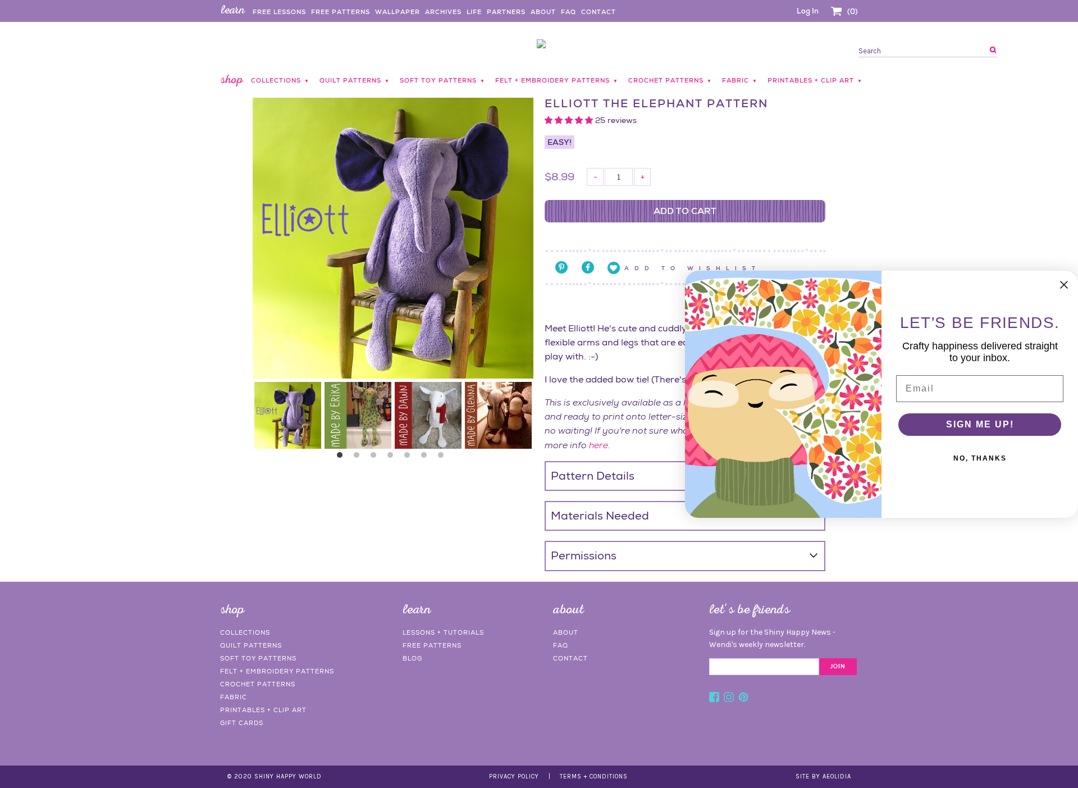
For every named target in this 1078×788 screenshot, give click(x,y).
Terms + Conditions (594, 776)
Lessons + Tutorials (443, 632)
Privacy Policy (514, 776)
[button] (570, 120)
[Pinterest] (743, 698)
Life (474, 12)
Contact (598, 12)
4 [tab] (393, 457)
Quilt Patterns (251, 645)
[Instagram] (729, 698)
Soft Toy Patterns (258, 658)
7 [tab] (443, 457)
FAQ (568, 12)
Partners (506, 12)
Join (838, 666)
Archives (443, 12)
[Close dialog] (1064, 284)
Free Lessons (279, 12)
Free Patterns (340, 12)
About (543, 12)
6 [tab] (426, 457)
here (598, 445)
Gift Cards (241, 723)
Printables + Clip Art (263, 710)
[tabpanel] (287, 415)
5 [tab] (409, 457)
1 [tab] (342, 457)
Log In (808, 11)
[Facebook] (714, 698)
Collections (245, 632)
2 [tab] (359, 457)
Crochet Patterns (257, 684)
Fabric (233, 697)
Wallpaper (397, 12)
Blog (412, 658)
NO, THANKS (980, 458)
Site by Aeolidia (823, 776)
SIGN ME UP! (980, 424)
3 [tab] (376, 457)
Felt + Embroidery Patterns (277, 671)
